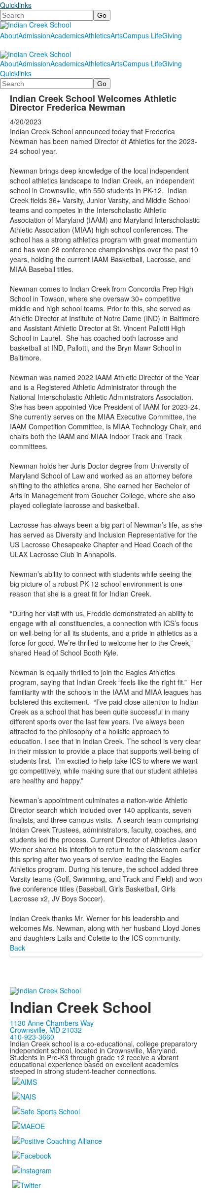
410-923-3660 (32, 1037)
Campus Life (142, 35)
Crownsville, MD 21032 (46, 1030)
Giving (172, 35)
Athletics (97, 35)
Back (17, 948)
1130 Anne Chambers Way (52, 1023)
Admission (34, 35)
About (9, 35)
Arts (116, 35)
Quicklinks (16, 5)
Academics (67, 35)
